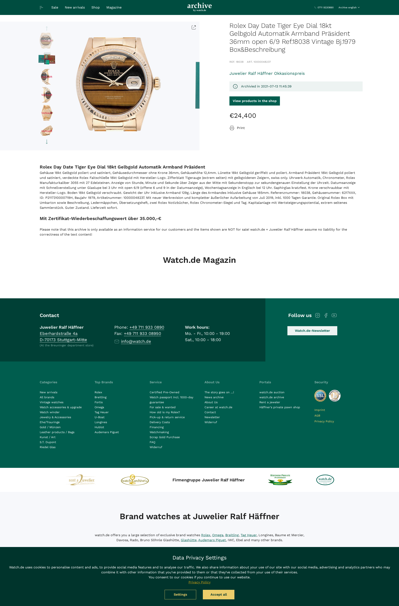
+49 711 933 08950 (142, 333)
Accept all (219, 594)
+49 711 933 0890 (146, 327)
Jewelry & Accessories (55, 417)
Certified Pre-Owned (164, 392)
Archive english (348, 7)
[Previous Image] (46, 28)
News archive (214, 397)
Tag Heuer (102, 412)
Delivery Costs (160, 422)
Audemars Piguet (107, 432)
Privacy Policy (324, 421)
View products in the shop (255, 101)
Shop (95, 7)
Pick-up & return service (167, 417)
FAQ (152, 442)
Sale (54, 7)
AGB (317, 415)
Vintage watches (51, 402)
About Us (211, 402)
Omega (99, 407)
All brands (47, 397)
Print (241, 128)
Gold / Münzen (50, 427)
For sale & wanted (163, 407)
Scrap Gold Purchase (165, 437)
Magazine (114, 7)
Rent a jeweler (269, 402)
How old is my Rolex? (165, 412)
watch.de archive (271, 397)
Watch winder (50, 412)
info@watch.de (136, 341)
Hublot (99, 427)
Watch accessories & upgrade (61, 407)
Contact (210, 412)
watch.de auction (271, 392)
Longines (101, 422)
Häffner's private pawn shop (279, 407)
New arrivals (75, 7)
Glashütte (189, 540)
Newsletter (212, 417)
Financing (157, 427)
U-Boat (100, 417)
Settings (180, 594)
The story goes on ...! (219, 392)
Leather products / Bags (57, 432)
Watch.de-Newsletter (312, 331)
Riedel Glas (47, 447)
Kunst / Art (47, 437)
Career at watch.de (218, 407)
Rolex (98, 392)
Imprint (319, 410)
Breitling (100, 397)
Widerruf (156, 447)
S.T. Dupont (48, 442)
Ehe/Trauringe (50, 422)
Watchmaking (159, 432)
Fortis (99, 402)
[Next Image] (46, 141)
